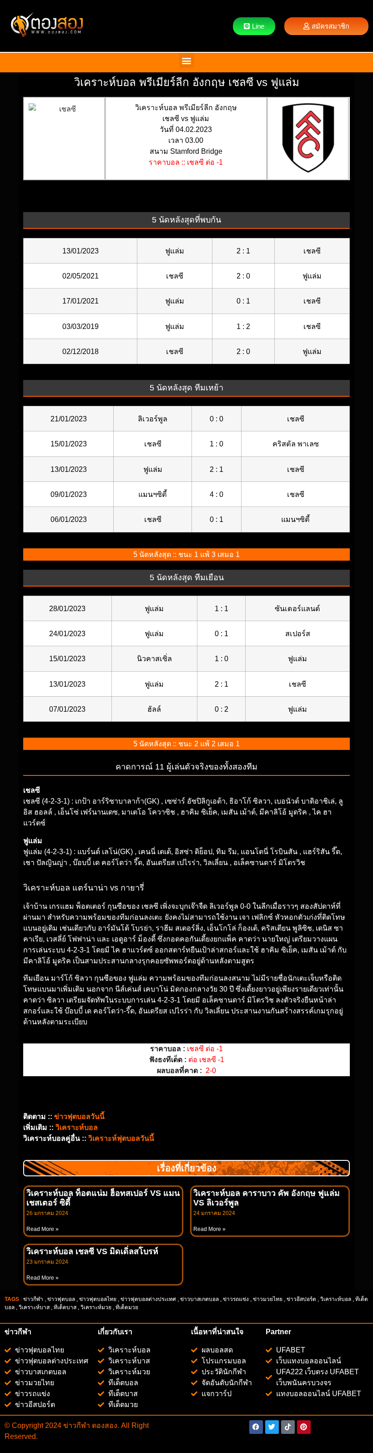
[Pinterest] (304, 1427)
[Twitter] (272, 1427)
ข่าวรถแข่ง (236, 1299)
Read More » (42, 1229)
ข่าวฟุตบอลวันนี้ (79, 1116)
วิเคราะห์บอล (335, 1299)
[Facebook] (256, 1427)
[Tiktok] (288, 1427)
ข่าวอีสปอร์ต (301, 1299)
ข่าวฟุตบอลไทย (97, 1299)
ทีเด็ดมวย (128, 1307)
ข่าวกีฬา (33, 1299)
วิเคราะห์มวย (96, 1307)
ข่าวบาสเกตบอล (199, 1299)
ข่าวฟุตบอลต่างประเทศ (148, 1299)
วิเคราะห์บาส (34, 1307)
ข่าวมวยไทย (267, 1299)
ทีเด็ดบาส (65, 1307)
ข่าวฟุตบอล (61, 1299)
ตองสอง (103, 1425)
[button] (186, 60)
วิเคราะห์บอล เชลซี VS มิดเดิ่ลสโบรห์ (92, 1251)
